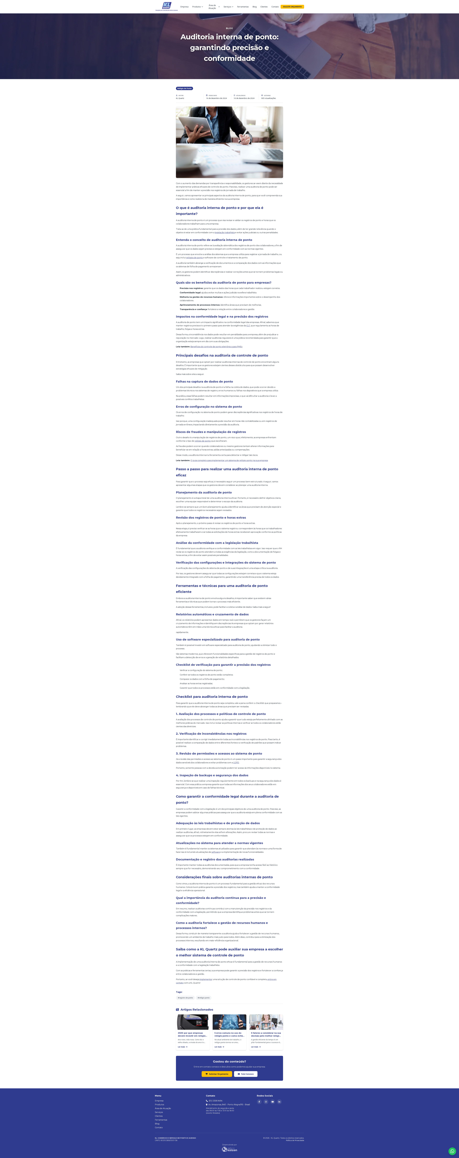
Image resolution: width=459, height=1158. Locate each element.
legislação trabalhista (225, 232)
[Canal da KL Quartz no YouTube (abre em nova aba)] (272, 1101)
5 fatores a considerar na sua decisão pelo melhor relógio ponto (266, 1036)
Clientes (264, 6)
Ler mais (181, 1047)
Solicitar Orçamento (218, 1074)
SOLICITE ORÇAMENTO (292, 7)
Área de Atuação (212, 6)
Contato (275, 6)
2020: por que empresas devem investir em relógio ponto (191, 1036)
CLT (248, 325)
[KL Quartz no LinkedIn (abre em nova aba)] (279, 1101)
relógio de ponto (203, 441)
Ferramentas (243, 6)
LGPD (236, 762)
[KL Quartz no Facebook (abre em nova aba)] (259, 1101)
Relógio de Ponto (184, 88)
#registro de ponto (185, 998)
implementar (206, 979)
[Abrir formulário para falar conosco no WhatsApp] (452, 1151)
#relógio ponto (204, 998)
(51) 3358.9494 (215, 1101)
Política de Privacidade (295, 1140)
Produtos (196, 6)
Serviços (227, 6)
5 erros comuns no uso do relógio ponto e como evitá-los (229, 1036)
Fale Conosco (247, 1074)
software (216, 852)
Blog (255, 6)
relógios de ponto (194, 258)
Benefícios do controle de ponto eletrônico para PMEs (216, 347)
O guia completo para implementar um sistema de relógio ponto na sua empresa (229, 460)
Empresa (184, 6)
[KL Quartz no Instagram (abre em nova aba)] (266, 1101)
